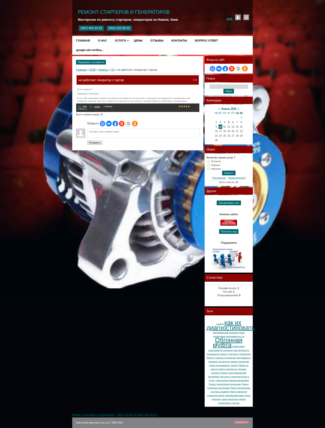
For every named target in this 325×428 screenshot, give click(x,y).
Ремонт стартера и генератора (221, 358)
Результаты (219, 178)
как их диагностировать (231, 325)
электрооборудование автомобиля (232, 380)
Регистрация (238, 17)
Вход (246, 17)
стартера (235, 403)
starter (97, 107)
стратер (220, 324)
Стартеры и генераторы (239, 354)
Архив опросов (236, 178)
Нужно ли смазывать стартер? (223, 365)
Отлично (216, 161)
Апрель (103, 69)
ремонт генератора (240, 361)
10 (112, 69)
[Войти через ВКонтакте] (109, 123)
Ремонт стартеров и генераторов (93, 414)
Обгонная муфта (228, 342)
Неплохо (216, 168)
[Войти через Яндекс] (122, 123)
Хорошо (215, 165)
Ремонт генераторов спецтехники (225, 384)
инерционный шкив (234, 395)
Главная (81, 69)
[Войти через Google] (128, 124)
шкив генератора (230, 399)
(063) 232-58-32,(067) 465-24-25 (137, 414)
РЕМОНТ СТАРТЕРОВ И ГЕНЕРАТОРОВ (124, 12)
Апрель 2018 (228, 108)
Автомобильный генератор (225, 332)
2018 (93, 69)
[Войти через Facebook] (115, 123)
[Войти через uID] (102, 123)
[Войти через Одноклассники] (135, 123)
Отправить (95, 142)
